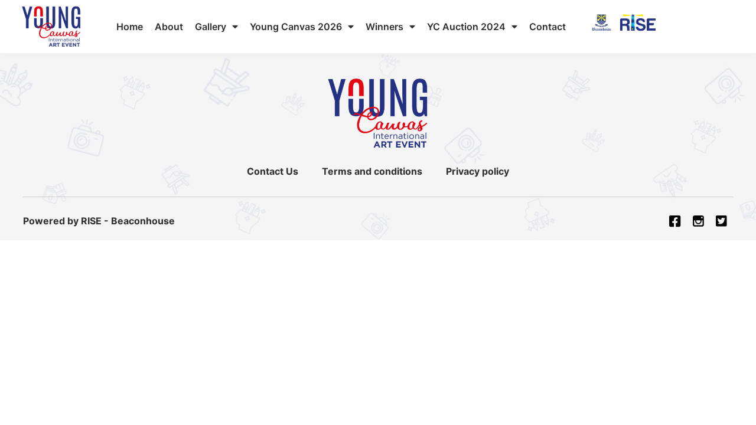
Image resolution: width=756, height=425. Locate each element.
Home (129, 26)
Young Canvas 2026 (296, 26)
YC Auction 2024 (466, 26)
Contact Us (272, 171)
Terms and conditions (372, 171)
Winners (384, 26)
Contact (547, 26)
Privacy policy (477, 171)
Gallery (210, 26)
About (169, 26)
